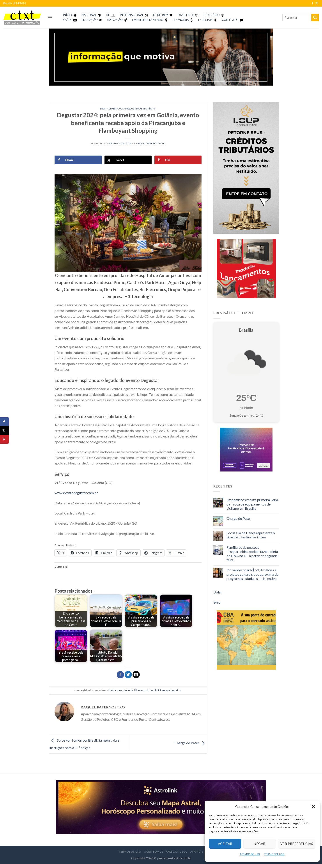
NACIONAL (89, 15)
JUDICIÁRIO (211, 15)
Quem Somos (153, 851)
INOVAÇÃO (115, 20)
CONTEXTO (230, 20)
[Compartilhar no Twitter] (128, 674)
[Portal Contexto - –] (22, 17)
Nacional (123, 108)
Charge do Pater (187, 743)
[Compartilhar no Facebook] (120, 674)
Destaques (108, 108)
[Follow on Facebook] (312, 3)
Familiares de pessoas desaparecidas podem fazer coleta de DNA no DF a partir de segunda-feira (252, 553)
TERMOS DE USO (250, 854)
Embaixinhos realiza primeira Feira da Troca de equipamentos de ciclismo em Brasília (252, 504)
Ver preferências (296, 844)
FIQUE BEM (160, 15)
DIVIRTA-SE (186, 15)
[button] (313, 806)
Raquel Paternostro (150, 143)
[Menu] (50, 17)
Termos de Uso (130, 851)
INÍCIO (67, 15)
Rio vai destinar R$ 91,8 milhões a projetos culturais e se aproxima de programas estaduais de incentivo (252, 574)
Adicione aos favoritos (168, 690)
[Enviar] (315, 17)
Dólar (217, 592)
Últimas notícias (143, 108)
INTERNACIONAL (132, 15)
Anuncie (196, 851)
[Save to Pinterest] (4, 439)
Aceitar (225, 844)
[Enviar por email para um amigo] (136, 674)
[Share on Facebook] (4, 421)
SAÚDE (67, 20)
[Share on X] (4, 430)
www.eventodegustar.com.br (76, 493)
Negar (259, 844)
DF (108, 15)
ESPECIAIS (205, 20)
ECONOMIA (181, 20)
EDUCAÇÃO (90, 20)
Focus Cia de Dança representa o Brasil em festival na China (250, 535)
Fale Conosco (177, 851)
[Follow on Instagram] (316, 3)
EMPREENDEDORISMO (147, 20)
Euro (216, 602)
